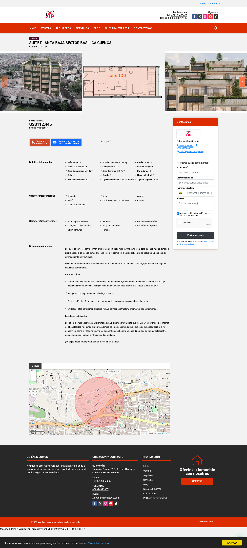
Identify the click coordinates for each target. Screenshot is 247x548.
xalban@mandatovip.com (191, 151)
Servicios (82, 28)
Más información (98, 543)
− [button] (34, 379)
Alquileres (63, 28)
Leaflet (144, 433)
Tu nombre (182, 167)
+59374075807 (179, 15)
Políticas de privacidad (155, 498)
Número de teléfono (186, 188)
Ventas (46, 28)
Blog (97, 28)
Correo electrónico (185, 177)
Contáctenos (143, 28)
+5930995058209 (174, 18)
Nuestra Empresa (117, 28)
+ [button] (34, 374)
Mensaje (181, 198)
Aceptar (232, 543)
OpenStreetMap (162, 433)
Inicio (33, 28)
